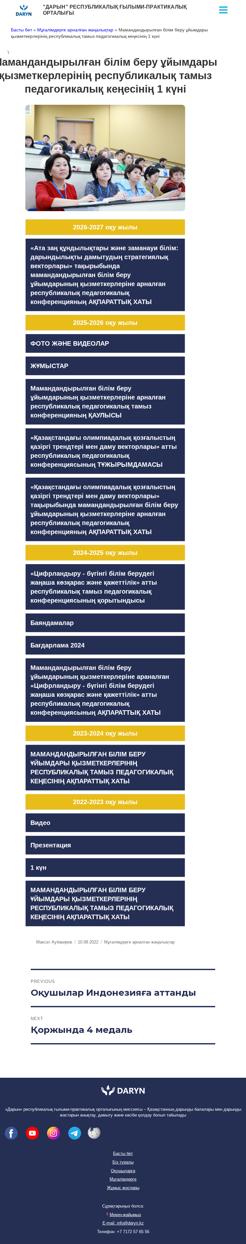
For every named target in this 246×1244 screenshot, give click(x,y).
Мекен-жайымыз (125, 1215)
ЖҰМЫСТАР (49, 365)
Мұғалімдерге (123, 1179)
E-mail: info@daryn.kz (123, 1223)
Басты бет (21, 29)
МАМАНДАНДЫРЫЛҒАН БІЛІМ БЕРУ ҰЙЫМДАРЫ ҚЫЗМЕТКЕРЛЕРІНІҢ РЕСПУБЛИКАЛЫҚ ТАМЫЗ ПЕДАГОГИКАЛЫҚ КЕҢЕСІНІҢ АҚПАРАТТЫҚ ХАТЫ (101, 768)
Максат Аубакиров (54, 942)
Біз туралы (123, 1162)
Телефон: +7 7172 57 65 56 (123, 1232)
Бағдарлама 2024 (57, 645)
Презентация (50, 845)
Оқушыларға (123, 1171)
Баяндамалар (52, 622)
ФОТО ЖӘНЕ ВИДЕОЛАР (69, 343)
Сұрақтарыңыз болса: (123, 1206)
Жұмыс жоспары (123, 1188)
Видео (40, 822)
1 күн (38, 867)
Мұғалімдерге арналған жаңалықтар (75, 29)
